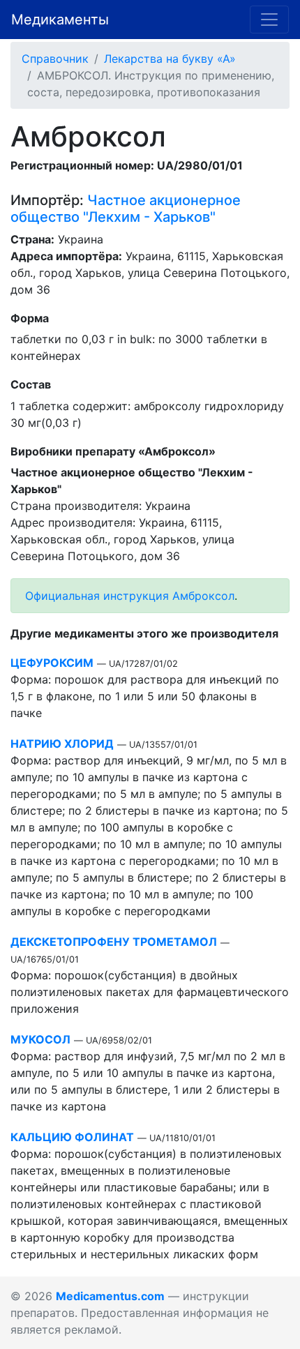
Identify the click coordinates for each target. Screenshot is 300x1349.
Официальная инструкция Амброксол (129, 596)
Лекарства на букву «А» (170, 59)
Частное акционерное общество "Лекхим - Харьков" (125, 208)
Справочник (55, 59)
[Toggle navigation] (269, 19)
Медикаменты (60, 19)
